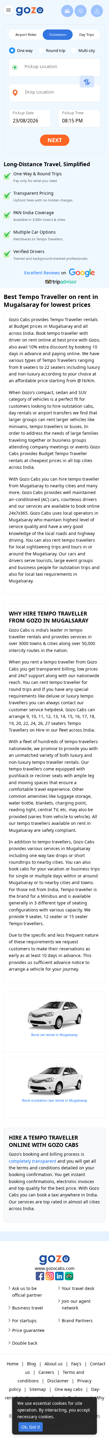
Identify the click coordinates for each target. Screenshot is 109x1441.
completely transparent (32, 1161)
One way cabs (68, 1389)
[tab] (23, 50)
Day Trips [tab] (86, 34)
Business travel (27, 1308)
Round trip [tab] (55, 50)
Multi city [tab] (86, 50)
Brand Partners (77, 1320)
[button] (8, 11)
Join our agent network (76, 1304)
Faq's (76, 1364)
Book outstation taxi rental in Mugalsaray (54, 1100)
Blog (31, 1364)
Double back (24, 1343)
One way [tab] (25, 50)
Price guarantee (28, 1330)
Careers (46, 1372)
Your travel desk (78, 1288)
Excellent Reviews (42, 273)
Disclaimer (58, 1381)
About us (54, 1364)
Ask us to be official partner (27, 1291)
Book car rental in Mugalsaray (54, 1034)
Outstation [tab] (57, 34)
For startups (24, 1320)
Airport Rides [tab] (25, 34)
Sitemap (37, 1389)
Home (12, 1364)
